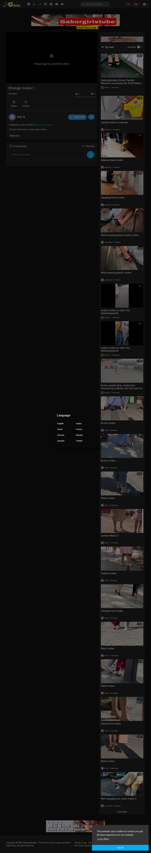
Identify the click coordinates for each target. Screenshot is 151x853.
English (60, 423)
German (60, 435)
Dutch (60, 429)
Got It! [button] (120, 847)
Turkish (79, 441)
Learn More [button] (103, 839)
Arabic (79, 423)
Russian (79, 435)
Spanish (60, 441)
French (79, 429)
